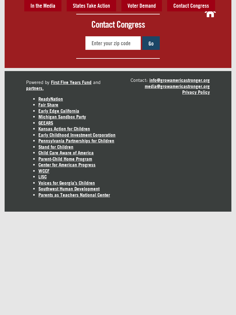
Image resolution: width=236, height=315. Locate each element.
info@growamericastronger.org (179, 80)
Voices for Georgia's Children (66, 183)
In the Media (42, 5)
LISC (42, 177)
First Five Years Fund (71, 82)
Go (151, 43)
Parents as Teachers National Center (74, 195)
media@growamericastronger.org (177, 86)
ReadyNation (50, 99)
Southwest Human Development (69, 189)
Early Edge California (58, 111)
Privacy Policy (196, 92)
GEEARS (45, 123)
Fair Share (48, 105)
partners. (35, 88)
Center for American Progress (67, 165)
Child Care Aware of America (66, 153)
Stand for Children (55, 147)
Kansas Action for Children (64, 129)
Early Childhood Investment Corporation (77, 135)
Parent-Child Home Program (65, 159)
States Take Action (91, 5)
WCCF (43, 171)
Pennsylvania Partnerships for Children (76, 141)
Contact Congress (191, 5)
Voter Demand (142, 5)
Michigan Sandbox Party (62, 117)
